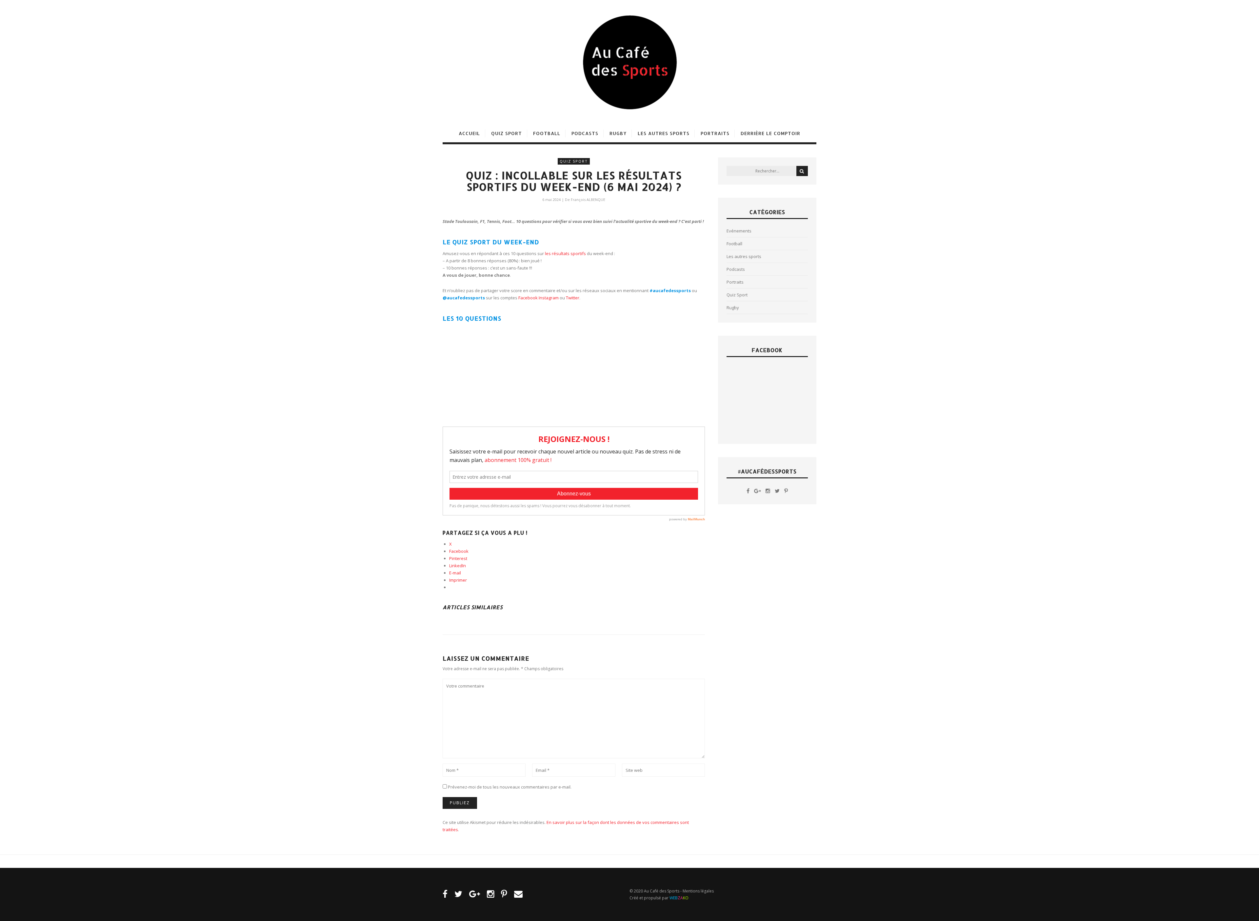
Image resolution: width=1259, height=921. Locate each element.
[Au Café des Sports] (629, 62)
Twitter (572, 298)
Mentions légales (698, 891)
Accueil (469, 133)
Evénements (739, 231)
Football (546, 133)
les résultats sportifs (565, 253)
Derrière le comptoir (770, 133)
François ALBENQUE (588, 199)
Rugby (618, 133)
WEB (679, 898)
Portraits (715, 133)
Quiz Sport (506, 133)
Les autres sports (663, 133)
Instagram (549, 298)
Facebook (528, 298)
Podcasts (584, 133)
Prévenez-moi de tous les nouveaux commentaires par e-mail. (509, 787)
